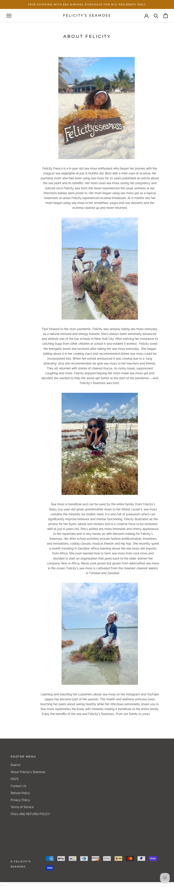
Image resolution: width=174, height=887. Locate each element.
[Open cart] (166, 15)
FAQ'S (15, 779)
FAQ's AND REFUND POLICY (30, 814)
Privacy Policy (20, 800)
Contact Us (18, 786)
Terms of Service (22, 807)
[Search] (156, 15)
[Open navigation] (8, 15)
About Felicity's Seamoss (28, 772)
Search (15, 765)
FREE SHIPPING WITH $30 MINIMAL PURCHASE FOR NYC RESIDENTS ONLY (87, 4)
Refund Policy (20, 793)
